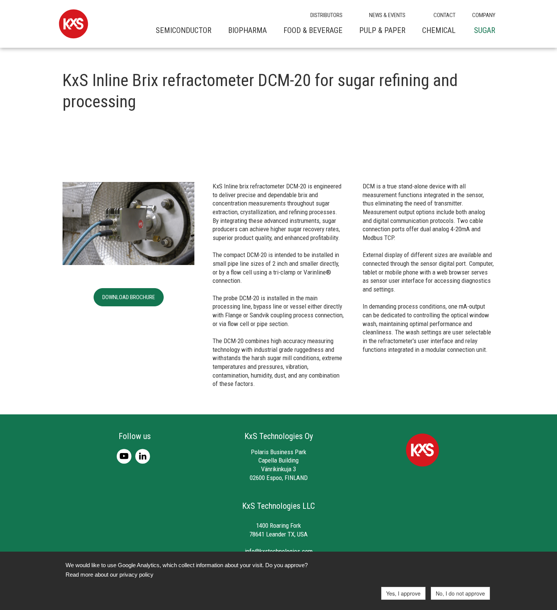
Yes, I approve (403, 593)
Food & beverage (313, 30)
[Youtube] (126, 455)
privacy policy (136, 574)
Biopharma (247, 30)
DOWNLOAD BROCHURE (128, 297)
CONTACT (444, 15)
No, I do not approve (460, 593)
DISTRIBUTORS (326, 15)
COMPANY (483, 15)
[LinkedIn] (143, 455)
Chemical (438, 30)
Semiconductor (183, 30)
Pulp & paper (382, 30)
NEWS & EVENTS (387, 15)
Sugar (484, 30)
